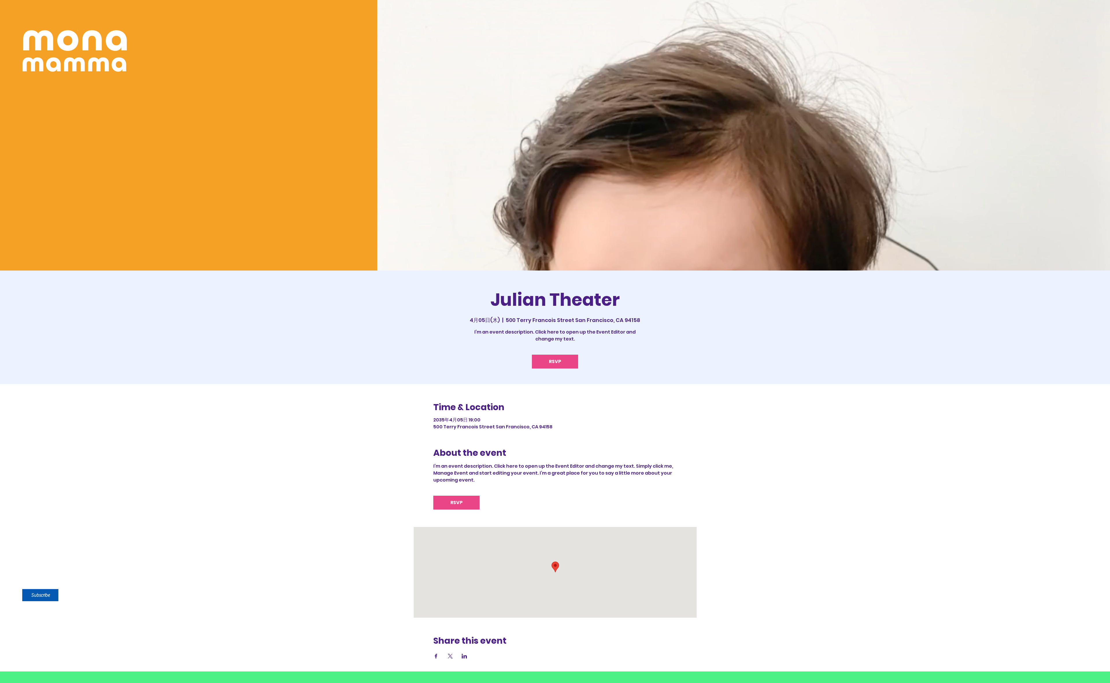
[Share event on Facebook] (436, 656)
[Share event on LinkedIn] (464, 656)
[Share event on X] (450, 656)
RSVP (555, 361)
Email (33, 541)
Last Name (101, 508)
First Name (43, 508)
